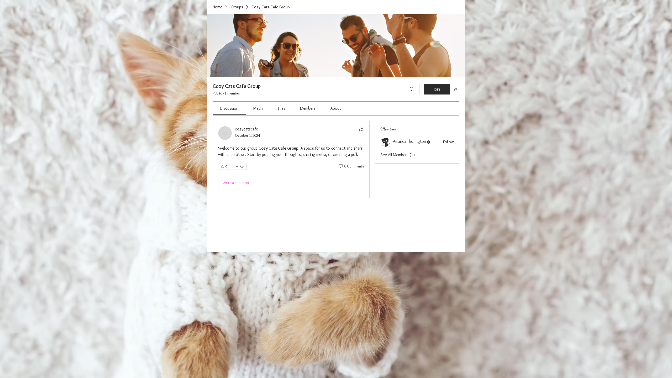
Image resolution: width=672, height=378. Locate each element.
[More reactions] (239, 166)
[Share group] (456, 89)
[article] (291, 159)
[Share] (361, 129)
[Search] (412, 89)
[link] (229, 108)
